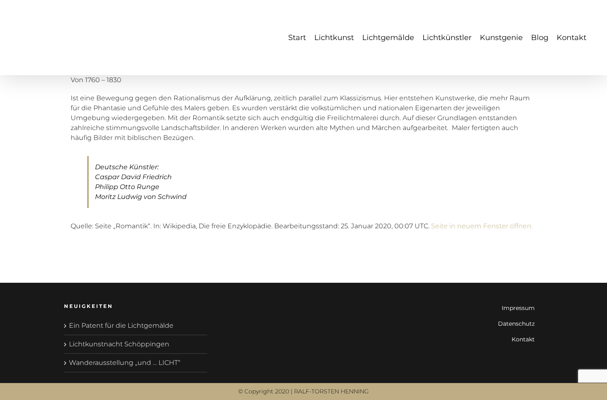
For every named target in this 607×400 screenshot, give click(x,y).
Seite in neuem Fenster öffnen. (482, 226)
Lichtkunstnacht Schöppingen (119, 344)
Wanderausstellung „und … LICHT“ (124, 363)
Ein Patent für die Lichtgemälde (121, 325)
